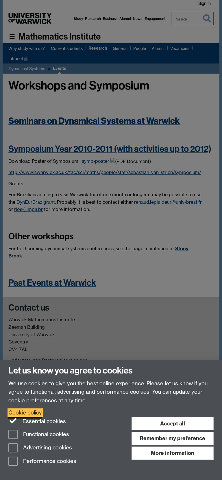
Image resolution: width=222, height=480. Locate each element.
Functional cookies (45, 434)
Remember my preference (172, 438)
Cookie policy (25, 412)
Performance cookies (49, 461)
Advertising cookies (47, 447)
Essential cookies (43, 421)
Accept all (172, 423)
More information (172, 453)
